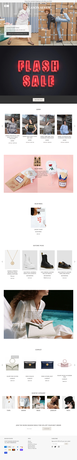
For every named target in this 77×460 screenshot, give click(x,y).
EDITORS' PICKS (38, 245)
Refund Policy (31, 447)
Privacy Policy (31, 445)
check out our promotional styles (17, 33)
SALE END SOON (38, 99)
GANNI (38, 109)
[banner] (38, 8)
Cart (71, 14)
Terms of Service (32, 448)
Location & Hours (32, 444)
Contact (30, 442)
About (29, 441)
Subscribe (46, 428)
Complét (38, 350)
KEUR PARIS (38, 204)
